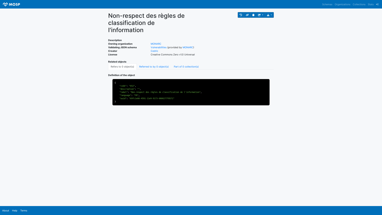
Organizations (342, 4)
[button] (241, 15)
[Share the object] (260, 15)
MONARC (156, 43)
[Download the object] (269, 15)
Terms (23, 210)
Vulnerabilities (159, 47)
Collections (359, 4)
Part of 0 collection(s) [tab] (186, 66)
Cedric (154, 50)
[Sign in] (377, 4)
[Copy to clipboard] (253, 15)
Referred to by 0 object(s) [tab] (154, 66)
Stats (371, 4)
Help (14, 210)
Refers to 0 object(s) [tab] (122, 66)
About (5, 210)
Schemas (327, 4)
